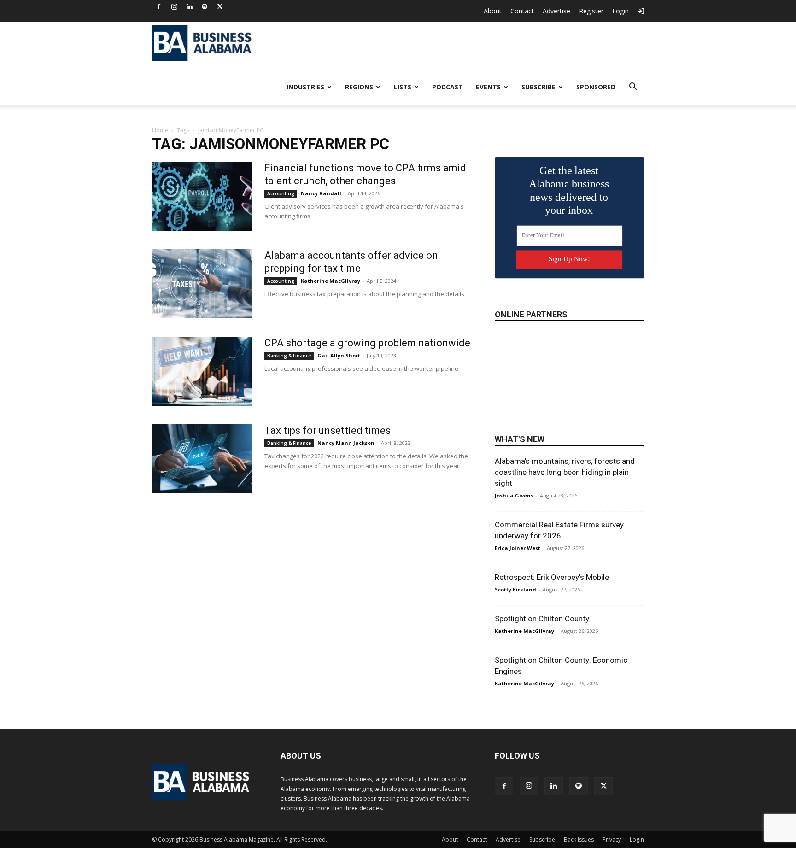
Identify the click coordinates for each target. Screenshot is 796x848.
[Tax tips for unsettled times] (202, 458)
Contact (522, 10)
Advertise (556, 10)
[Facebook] (159, 6)
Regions (359, 86)
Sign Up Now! (569, 259)
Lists (402, 86)
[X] (220, 6)
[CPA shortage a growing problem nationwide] (202, 371)
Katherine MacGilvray (330, 280)
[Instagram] (174, 6)
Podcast (447, 86)
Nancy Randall (321, 193)
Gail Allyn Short (338, 355)
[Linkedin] (189, 6)
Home (160, 130)
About (493, 10)
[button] (633, 87)
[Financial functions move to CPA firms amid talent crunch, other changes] (202, 196)
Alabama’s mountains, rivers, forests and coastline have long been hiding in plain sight (565, 472)
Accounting (280, 193)
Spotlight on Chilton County (542, 618)
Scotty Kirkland (515, 589)
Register (591, 10)
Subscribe (538, 86)
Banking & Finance (289, 355)
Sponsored (595, 86)
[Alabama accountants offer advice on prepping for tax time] (202, 283)
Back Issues (579, 839)
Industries (305, 86)
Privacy (612, 839)
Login (620, 10)
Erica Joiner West (517, 547)
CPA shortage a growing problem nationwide (367, 343)
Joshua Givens (514, 495)
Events (488, 86)
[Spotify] (204, 6)
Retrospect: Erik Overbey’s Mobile (552, 577)
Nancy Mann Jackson (346, 442)
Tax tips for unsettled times (327, 430)
